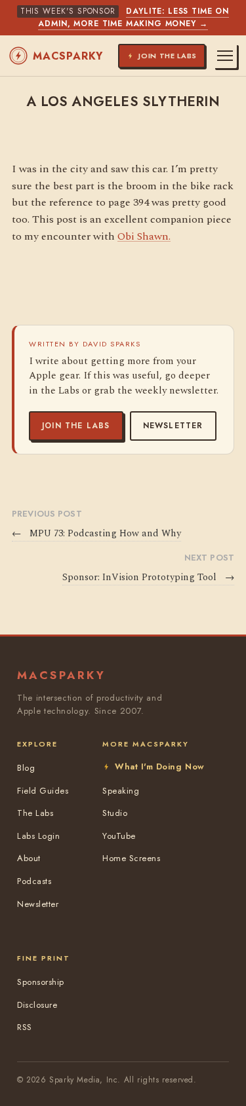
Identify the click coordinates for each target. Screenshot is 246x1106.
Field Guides (42, 790)
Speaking (120, 790)
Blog (26, 768)
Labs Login (38, 836)
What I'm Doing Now (159, 766)
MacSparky (68, 56)
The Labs (35, 813)
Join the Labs (76, 426)
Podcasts (34, 881)
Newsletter (173, 426)
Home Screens (131, 858)
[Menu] (225, 55)
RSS (24, 1027)
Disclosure (37, 1005)
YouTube (119, 836)
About (29, 858)
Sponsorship (40, 982)
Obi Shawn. (144, 236)
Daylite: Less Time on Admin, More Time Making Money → (133, 17)
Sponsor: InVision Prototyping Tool (148, 577)
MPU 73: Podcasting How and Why (96, 533)
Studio (114, 813)
